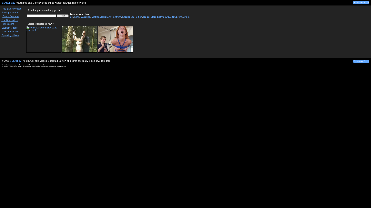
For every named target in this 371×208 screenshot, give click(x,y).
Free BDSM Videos (11, 9)
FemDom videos (9, 20)
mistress (117, 17)
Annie (186, 17)
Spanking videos (10, 35)
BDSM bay (8, 2)
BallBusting (8, 24)
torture (139, 17)
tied (180, 17)
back (76, 17)
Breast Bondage (10, 16)
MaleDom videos (10, 31)
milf (71, 17)
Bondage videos (9, 12)
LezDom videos (9, 28)
